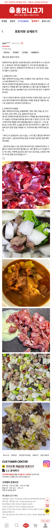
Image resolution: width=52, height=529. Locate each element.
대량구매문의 (44, 455)
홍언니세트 (46, 21)
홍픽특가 (35, 21)
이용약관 (14, 455)
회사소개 (6, 455)
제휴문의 (35, 455)
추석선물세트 (23, 21)
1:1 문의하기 (12, 470)
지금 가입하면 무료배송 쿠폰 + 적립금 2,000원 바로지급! (26, 2)
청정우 (12, 21)
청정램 (4, 21)
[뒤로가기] (2, 31)
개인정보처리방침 (24, 455)
